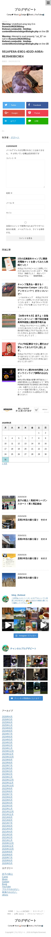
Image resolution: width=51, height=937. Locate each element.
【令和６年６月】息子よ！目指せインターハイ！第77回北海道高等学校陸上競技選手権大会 (33, 319)
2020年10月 (8, 849)
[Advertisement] (25, 481)
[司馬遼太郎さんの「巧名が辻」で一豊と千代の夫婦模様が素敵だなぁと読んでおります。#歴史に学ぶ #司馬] (31, 625)
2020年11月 (7, 846)
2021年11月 (7, 814)
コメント (11, 158)
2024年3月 (7, 742)
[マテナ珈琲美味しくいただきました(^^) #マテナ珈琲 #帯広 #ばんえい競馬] (8, 613)
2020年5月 (7, 863)
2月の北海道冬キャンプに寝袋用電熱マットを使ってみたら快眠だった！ (33, 261)
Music (5, 879)
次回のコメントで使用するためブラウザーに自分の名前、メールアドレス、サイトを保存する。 (25, 229)
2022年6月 (7, 797)
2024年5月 (7, 739)
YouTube (6, 886)
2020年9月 (7, 852)
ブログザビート (25, 9)
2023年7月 (7, 765)
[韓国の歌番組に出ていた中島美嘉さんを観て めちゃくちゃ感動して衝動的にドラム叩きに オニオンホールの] (8, 625)
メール (10, 203)
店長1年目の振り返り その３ (32, 539)
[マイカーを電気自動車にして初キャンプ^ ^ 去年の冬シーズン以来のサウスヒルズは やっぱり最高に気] (19, 625)
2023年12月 (8, 751)
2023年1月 (7, 777)
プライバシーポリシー (35, 914)
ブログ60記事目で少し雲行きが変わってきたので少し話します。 (33, 347)
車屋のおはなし (9, 892)
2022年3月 (7, 806)
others (5, 895)
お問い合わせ (19, 914)
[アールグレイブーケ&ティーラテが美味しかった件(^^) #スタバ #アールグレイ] (31, 613)
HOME (10, 911)
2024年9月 (7, 728)
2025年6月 (7, 722)
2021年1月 (7, 840)
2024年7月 (7, 734)
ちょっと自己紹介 (23, 911)
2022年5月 (7, 800)
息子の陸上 (7, 874)
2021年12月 (8, 811)
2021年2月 (7, 837)
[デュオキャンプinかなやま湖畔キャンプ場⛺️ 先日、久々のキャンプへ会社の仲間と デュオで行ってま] (19, 613)
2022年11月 (7, 783)
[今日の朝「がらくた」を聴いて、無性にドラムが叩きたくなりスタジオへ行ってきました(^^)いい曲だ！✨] (43, 625)
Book (4, 884)
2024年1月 (7, 748)
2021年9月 (7, 817)
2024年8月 (7, 731)
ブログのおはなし (10, 889)
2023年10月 (8, 757)
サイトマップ (38, 911)
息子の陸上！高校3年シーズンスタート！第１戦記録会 (32, 502)
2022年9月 (7, 788)
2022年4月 (7, 803)
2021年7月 (7, 823)
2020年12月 (8, 843)
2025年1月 (7, 725)
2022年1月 (7, 809)
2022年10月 (8, 786)
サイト (9, 213)
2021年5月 (7, 829)
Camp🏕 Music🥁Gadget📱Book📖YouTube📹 (25, 926)
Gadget (5, 882)
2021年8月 (7, 820)
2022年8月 (7, 791)
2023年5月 (7, 768)
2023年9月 (7, 760)
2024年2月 (7, 745)
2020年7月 (7, 857)
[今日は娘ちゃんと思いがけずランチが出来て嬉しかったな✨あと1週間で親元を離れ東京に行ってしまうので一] (43, 613)
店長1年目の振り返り (28, 578)
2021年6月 (7, 826)
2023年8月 (7, 762)
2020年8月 (7, 855)
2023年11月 (7, 754)
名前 (9, 193)
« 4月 (4, 464)
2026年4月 (7, 716)
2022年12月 (8, 780)
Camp (5, 877)
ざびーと (15, 137)
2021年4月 (7, 832)
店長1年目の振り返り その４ (32, 520)
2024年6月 (7, 737)
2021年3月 (7, 834)
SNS (9, 914)
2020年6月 (7, 860)
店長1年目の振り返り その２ (32, 558)
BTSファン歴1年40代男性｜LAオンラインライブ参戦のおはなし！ (33, 373)
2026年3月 (7, 719)
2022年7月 (7, 794)
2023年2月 (7, 774)
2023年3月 (7, 771)
